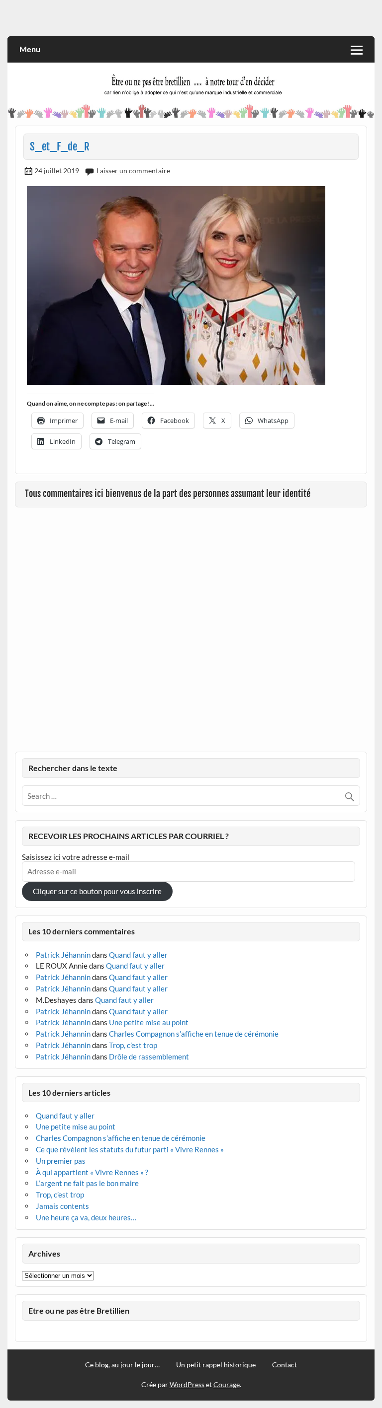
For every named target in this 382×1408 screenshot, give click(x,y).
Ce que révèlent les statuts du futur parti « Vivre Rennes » (130, 1149)
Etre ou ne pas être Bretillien (78, 1310)
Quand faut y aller (138, 954)
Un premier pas (61, 1160)
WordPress (187, 1384)
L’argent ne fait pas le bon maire (87, 1183)
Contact (284, 1364)
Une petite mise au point (149, 1022)
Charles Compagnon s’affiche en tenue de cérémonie (194, 1033)
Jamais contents (62, 1205)
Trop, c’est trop (133, 1045)
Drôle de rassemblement (149, 1056)
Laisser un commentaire (133, 170)
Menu (29, 49)
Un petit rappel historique (216, 1364)
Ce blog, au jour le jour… (122, 1364)
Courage (226, 1384)
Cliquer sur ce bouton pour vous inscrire (97, 891)
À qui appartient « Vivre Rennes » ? (92, 1172)
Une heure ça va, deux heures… (86, 1217)
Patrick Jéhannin (63, 954)
